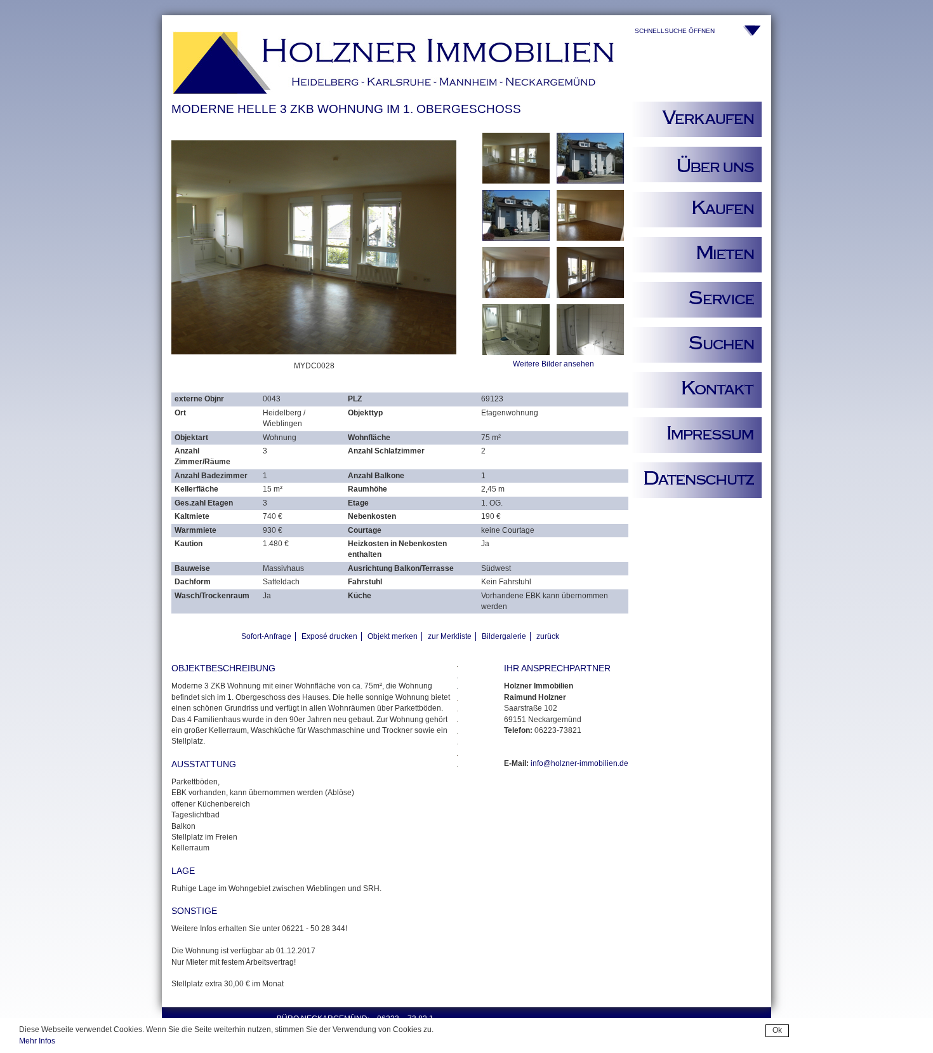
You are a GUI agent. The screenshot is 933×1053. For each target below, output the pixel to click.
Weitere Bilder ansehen (553, 363)
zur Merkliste (450, 636)
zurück (547, 636)
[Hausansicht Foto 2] (590, 181)
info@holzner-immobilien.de (579, 763)
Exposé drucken (329, 636)
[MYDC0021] (590, 238)
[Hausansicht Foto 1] (516, 238)
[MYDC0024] (590, 295)
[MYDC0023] (516, 295)
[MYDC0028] (516, 181)
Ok (777, 1030)
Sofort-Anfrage (266, 636)
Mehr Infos (37, 1040)
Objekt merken (392, 636)
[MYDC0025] (516, 352)
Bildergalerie (504, 636)
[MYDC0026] (590, 352)
